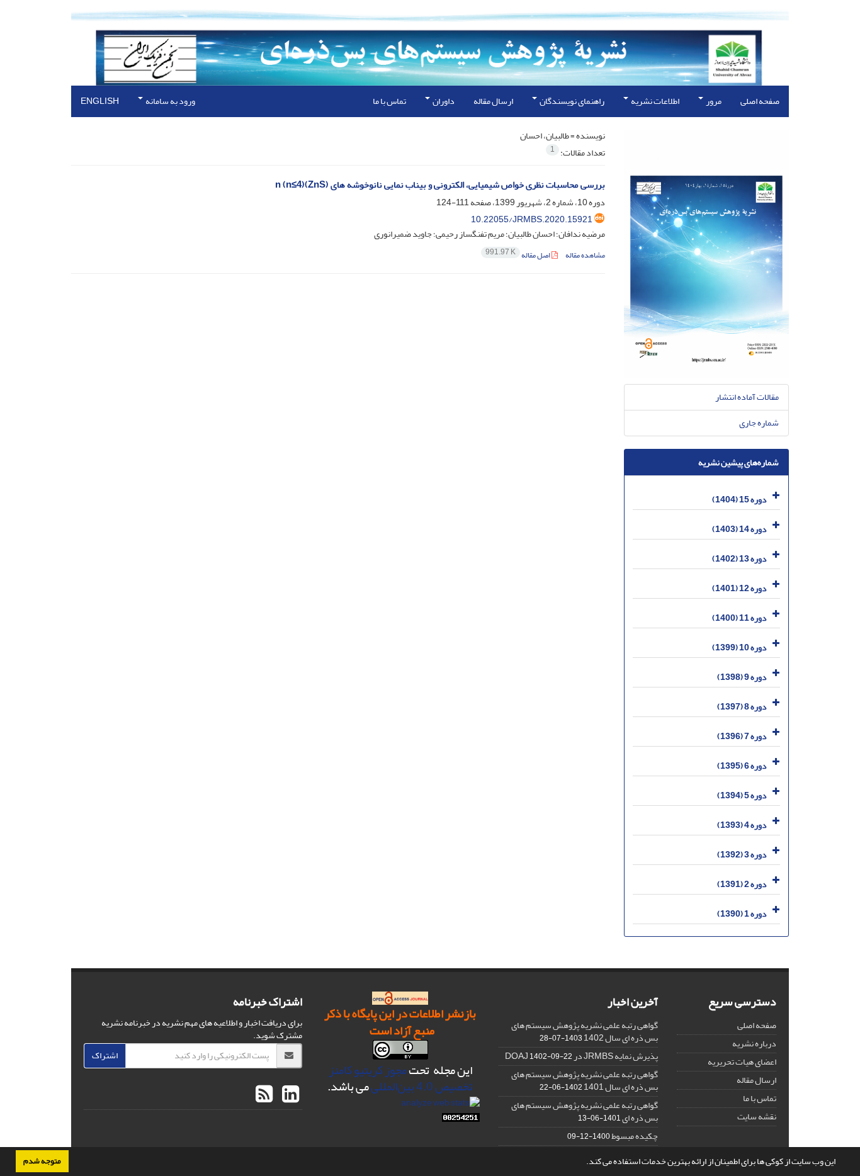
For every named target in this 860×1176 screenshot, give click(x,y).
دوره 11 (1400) (739, 617)
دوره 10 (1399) (739, 647)
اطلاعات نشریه (654, 101)
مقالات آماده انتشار (747, 396)
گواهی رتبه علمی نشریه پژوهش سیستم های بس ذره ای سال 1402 (584, 1031)
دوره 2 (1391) (742, 884)
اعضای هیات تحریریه (742, 1061)
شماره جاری (759, 422)
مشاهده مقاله (585, 255)
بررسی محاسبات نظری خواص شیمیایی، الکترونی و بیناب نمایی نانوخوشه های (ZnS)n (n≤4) (440, 185)
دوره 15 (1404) (739, 499)
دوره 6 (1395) (742, 765)
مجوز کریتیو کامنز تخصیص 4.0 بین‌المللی (401, 1079)
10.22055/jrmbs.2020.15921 (531, 219)
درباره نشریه (754, 1043)
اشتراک (105, 1055)
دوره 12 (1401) (739, 588)
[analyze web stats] (440, 1105)
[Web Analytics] (461, 1120)
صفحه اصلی (759, 101)
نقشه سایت (756, 1116)
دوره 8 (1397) (742, 706)
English (100, 101)
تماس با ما (389, 101)
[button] (583, 1163)
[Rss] (264, 1094)
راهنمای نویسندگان (571, 101)
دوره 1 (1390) (742, 913)
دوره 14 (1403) (739, 529)
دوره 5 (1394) (742, 795)
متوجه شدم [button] (42, 1160)
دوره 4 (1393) (742, 825)
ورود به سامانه (169, 101)
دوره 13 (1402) (739, 558)
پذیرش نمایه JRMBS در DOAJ (581, 1056)
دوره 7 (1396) (742, 736)
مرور (712, 101)
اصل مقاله (518, 255)
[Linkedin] (289, 1094)
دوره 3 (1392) (742, 854)
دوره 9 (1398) (742, 677)
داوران (443, 101)
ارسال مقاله (493, 101)
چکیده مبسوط (634, 1136)
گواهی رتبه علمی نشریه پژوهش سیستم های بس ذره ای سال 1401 (584, 1080)
